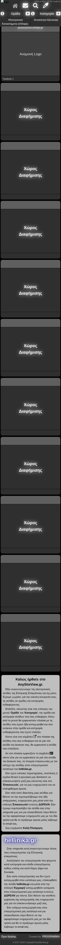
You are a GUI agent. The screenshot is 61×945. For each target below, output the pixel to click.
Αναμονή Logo (31, 54)
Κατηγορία (46, 13)
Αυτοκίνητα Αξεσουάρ (45, 19)
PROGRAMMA (51, 936)
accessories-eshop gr (30, 27)
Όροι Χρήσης (8, 936)
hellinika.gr (20, 840)
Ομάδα (15, 13)
